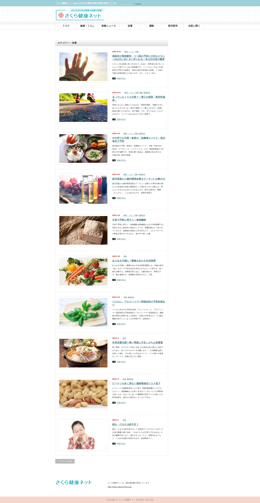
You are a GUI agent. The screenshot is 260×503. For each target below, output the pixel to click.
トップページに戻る (64, 461)
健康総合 (147, 92)
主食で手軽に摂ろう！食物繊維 (129, 219)
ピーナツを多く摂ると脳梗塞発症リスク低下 (136, 383)
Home (138, 4)
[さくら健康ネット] (80, 19)
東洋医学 (173, 26)
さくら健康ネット (127, 499)
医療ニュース (109, 26)
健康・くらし (87, 26)
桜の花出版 (130, 483)
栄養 (130, 26)
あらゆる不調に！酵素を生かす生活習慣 (134, 260)
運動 (151, 26)
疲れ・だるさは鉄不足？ (125, 424)
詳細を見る (121, 78)
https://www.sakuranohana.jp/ (120, 487)
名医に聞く (194, 26)
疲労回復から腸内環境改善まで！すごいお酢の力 (138, 179)
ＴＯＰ (66, 26)
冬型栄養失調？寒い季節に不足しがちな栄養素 (137, 342)
